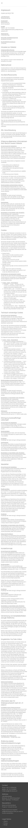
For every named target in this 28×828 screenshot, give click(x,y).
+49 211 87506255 (11, 787)
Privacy (6, 823)
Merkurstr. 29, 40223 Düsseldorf (11, 798)
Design (5, 824)
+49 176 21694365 (11, 789)
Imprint (6, 821)
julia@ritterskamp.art (11, 791)
